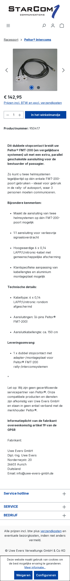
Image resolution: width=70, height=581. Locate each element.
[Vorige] (6, 70)
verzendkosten (51, 531)
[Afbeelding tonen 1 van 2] (31, 87)
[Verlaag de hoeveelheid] (8, 115)
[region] (35, 70)
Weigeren (23, 575)
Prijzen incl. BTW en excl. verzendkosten (33, 103)
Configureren (46, 575)
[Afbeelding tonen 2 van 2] (38, 87)
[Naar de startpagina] (35, 12)
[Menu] (8, 25)
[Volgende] (63, 70)
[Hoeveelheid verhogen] (20, 115)
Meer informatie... (35, 567)
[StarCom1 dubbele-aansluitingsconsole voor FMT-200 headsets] (35, 70)
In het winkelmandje (45, 115)
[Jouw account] (52, 25)
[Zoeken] (43, 25)
